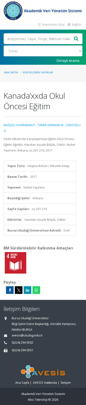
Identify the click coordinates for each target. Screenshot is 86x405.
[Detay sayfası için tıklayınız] (15, 262)
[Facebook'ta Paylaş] (10, 290)
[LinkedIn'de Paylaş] (27, 290)
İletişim (66, 383)
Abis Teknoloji (38, 400)
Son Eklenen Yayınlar (37, 72)
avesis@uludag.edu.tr (27, 335)
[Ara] (76, 38)
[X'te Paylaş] (18, 290)
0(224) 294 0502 (22, 342)
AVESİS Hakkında (45, 383)
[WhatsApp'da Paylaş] (36, 290)
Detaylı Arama (67, 60)
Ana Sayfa (11, 72)
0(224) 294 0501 (22, 350)
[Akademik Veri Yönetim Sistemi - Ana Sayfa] (14, 11)
